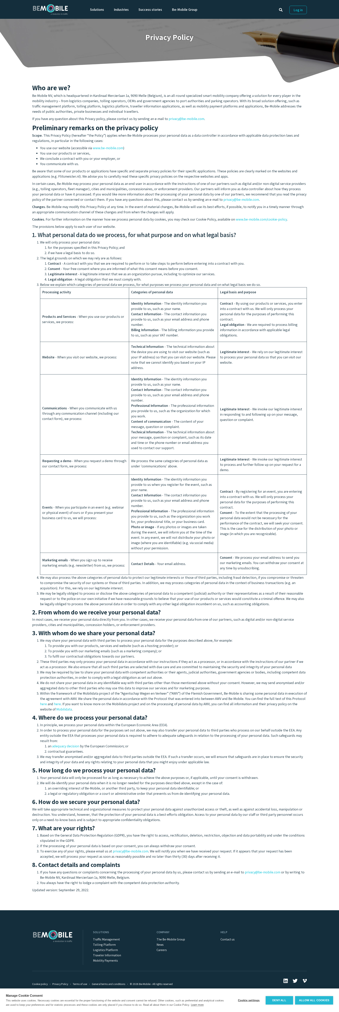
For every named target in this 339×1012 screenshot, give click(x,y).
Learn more (197, 1004)
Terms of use (80, 984)
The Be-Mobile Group (171, 939)
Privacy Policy (60, 984)
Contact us (228, 939)
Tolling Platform (104, 945)
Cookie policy (40, 984)
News (160, 945)
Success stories (150, 9)
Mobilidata (64, 709)
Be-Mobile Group (184, 9)
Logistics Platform (105, 950)
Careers (162, 950)
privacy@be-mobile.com (186, 118)
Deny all (279, 1000)
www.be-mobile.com (108, 148)
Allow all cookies (314, 1000)
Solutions (97, 9)
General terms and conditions (108, 984)
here (43, 704)
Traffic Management (106, 939)
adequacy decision (65, 746)
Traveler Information (107, 955)
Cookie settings (249, 1000)
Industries (121, 9)
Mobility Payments (105, 960)
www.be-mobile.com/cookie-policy (261, 219)
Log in (298, 10)
